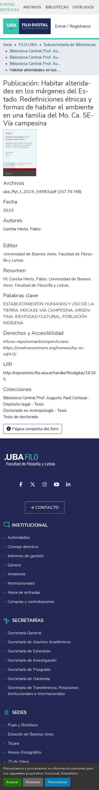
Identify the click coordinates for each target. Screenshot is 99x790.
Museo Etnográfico (24, 752)
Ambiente (17, 574)
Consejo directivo (23, 546)
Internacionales (21, 583)
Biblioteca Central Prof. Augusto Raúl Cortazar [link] (36, 51)
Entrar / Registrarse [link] (73, 26)
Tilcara (13, 743)
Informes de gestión (26, 556)
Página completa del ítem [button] (35, 429)
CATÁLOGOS (83, 7)
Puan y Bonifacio (23, 725)
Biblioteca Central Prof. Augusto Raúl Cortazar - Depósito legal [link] (36, 57)
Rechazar (33, 782)
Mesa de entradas (24, 592)
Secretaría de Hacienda (29, 678)
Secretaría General (24, 633)
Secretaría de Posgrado (29, 669)
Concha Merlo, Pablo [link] (22, 229)
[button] (27, 26)
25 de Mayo (18, 761)
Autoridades (19, 537)
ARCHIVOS (32, 7)
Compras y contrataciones (31, 601)
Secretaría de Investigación (32, 660)
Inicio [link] (7, 45)
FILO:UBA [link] (27, 45)
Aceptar (12, 782)
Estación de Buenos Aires (31, 734)
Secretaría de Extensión (29, 651)
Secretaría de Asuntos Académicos (39, 642)
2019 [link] (8, 210)
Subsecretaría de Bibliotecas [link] (70, 45)
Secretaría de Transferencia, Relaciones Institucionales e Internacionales (43, 690)
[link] (49, 192)
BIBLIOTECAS (56, 7)
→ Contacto (44, 507)
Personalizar (57, 782)
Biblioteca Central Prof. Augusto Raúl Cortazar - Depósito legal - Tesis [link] (36, 64)
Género (14, 565)
